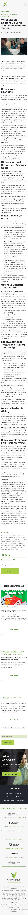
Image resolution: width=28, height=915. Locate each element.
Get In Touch (20, 800)
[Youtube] (19, 788)
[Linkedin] (8, 788)
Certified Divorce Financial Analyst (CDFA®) (14, 826)
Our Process (18, 793)
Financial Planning (9, 14)
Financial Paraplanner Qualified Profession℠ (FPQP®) (14, 866)
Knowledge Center (9, 800)
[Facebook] (12, 788)
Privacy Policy (18, 909)
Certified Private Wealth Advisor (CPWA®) (14, 857)
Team (19, 797)
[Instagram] (16, 788)
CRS (14, 909)
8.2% (8, 101)
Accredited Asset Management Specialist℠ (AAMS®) (14, 817)
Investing (5, 16)
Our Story (9, 793)
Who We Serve (11, 797)
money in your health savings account (15, 299)
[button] (25, 4)
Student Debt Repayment (11, 654)
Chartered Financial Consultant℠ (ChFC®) (14, 848)
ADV (11, 909)
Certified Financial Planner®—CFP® (14, 839)
